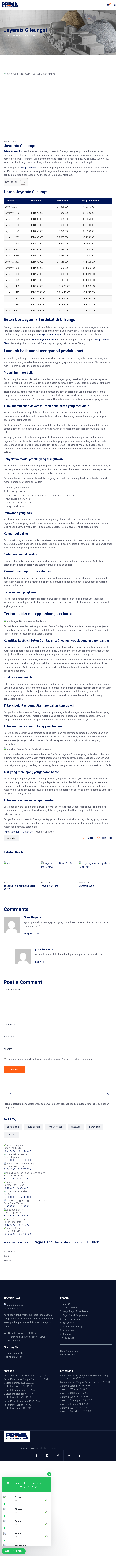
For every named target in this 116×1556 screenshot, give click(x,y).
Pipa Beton (68, 1330)
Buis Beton (34, 1127)
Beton (7, 1242)
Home (6, 35)
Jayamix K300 (67, 1396)
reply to (28, 933)
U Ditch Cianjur (11, 1386)
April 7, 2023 (11, 141)
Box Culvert (68, 1322)
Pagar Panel (55, 1127)
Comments (106, 838)
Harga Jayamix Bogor (50, 334)
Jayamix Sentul (68, 1411)
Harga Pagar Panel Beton (75, 1311)
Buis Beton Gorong (72, 1326)
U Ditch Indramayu (13, 1390)
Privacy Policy (67, 1354)
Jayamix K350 (86, 885)
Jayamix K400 (67, 1393)
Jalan (12, 1243)
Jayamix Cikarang (69, 1400)
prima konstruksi (44, 949)
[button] (21, 182)
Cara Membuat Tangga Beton (75, 1382)
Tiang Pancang (81, 1243)
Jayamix (11, 838)
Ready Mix (94, 1127)
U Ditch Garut (11, 1408)
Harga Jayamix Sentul (44, 339)
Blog (6, 882)
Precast (75, 1127)
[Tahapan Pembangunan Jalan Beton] (20, 870)
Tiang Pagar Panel (71, 1319)
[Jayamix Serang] (58, 870)
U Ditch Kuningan (13, 1383)
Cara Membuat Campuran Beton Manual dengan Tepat (85, 1377)
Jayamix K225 (67, 1407)
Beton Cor (16, 35)
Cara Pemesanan (69, 1351)
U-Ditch (11, 1135)
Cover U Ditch (69, 1307)
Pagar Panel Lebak (13, 1404)
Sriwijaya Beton (14, 1356)
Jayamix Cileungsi (69, 1404)
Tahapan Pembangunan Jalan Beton (19, 887)
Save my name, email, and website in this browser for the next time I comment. (51, 1059)
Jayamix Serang (49, 885)
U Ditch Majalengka (14, 1393)
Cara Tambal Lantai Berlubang (19, 1375)
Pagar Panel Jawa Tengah (17, 1379)
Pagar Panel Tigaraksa (15, 1401)
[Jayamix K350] (95, 870)
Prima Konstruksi (12, 831)
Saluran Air (72, 1243)
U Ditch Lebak (11, 1397)
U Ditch (93, 1242)
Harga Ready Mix (14, 1353)
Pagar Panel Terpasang (74, 1315)
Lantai (31, 1243)
